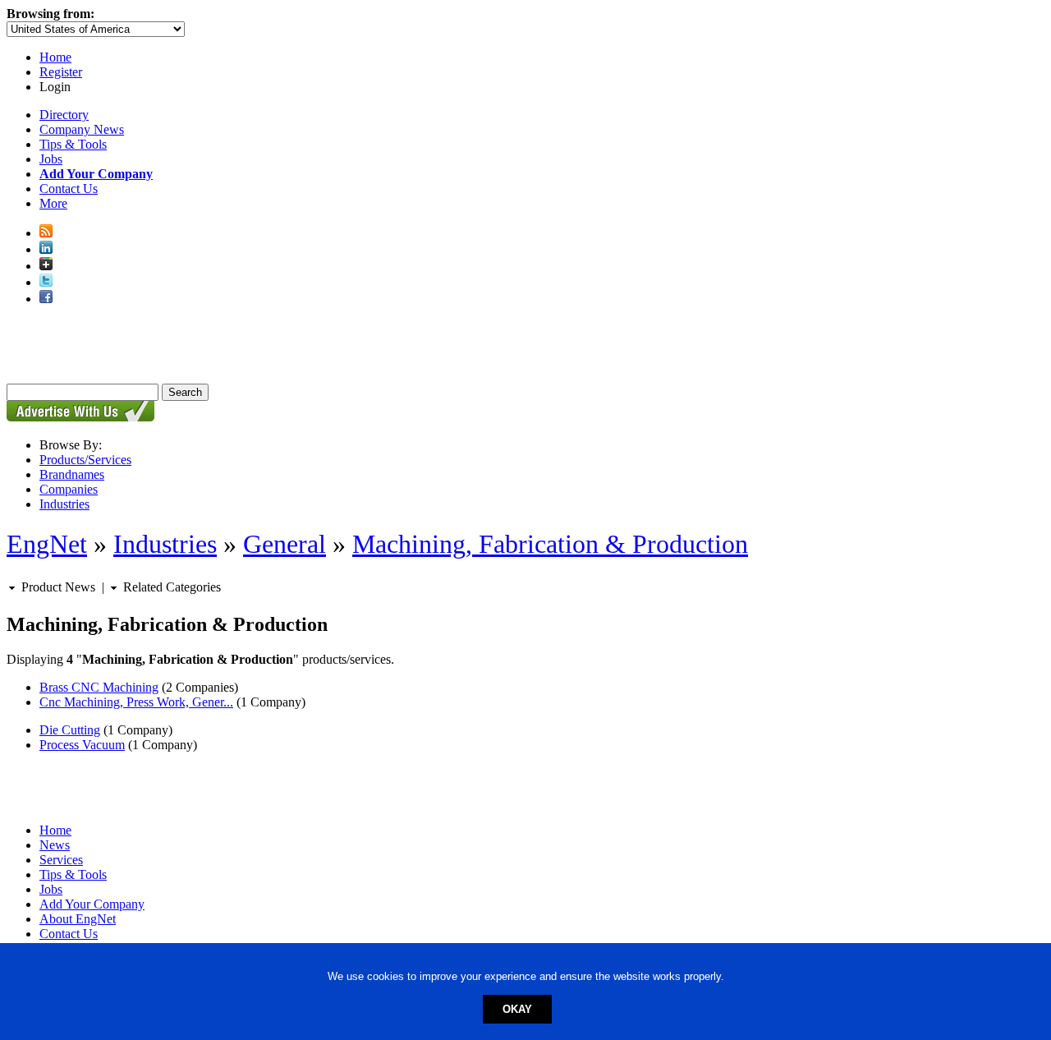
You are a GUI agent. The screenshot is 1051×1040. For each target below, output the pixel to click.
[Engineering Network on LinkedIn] (46, 249)
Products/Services (85, 460)
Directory (64, 115)
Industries (64, 504)
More (53, 203)
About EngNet (77, 919)
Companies (68, 489)
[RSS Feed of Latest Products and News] (46, 233)
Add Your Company (92, 904)
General (284, 544)
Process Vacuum (82, 745)
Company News (81, 129)
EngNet (47, 544)
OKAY (517, 1009)
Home (55, 57)
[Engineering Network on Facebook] (46, 299)
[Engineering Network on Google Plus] (46, 266)
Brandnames (71, 474)
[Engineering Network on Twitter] (46, 282)
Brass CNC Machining (98, 687)
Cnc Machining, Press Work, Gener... (136, 702)
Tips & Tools (73, 144)
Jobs (50, 159)
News (54, 845)
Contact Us (68, 189)
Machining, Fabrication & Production (550, 544)
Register (60, 72)
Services (61, 860)
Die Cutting (69, 730)
